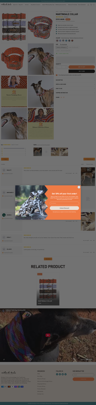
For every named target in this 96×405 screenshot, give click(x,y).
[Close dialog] (79, 187)
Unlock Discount (64, 208)
